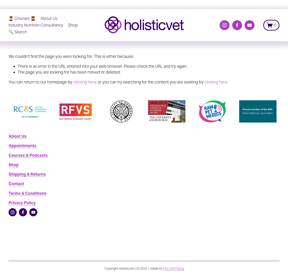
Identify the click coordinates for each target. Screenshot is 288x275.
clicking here (84, 82)
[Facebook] (237, 25)
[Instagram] (225, 25)
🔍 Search (18, 31)
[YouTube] (249, 25)
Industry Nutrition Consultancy (36, 25)
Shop (73, 25)
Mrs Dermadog (173, 268)
